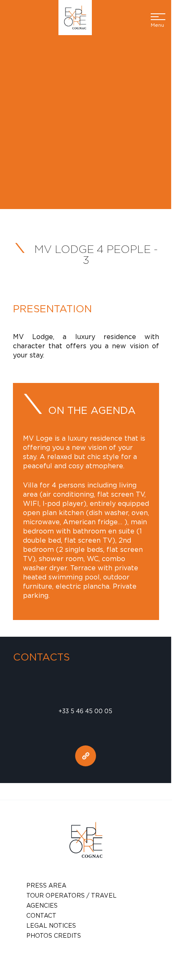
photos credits (53, 935)
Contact (41, 915)
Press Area (46, 885)
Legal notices (51, 925)
